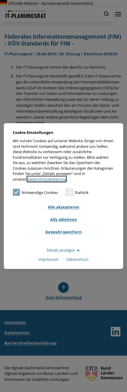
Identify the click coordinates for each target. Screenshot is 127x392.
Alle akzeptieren (63, 207)
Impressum (48, 259)
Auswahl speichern (63, 231)
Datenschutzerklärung (46, 179)
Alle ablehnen (63, 219)
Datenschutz (77, 259)
